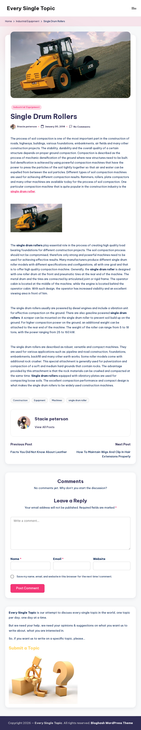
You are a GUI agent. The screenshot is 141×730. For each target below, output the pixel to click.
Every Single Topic (31, 8)
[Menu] (134, 8)
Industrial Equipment (26, 107)
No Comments (81, 126)
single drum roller (78, 400)
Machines (57, 400)
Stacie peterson (51, 418)
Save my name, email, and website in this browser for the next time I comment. (64, 576)
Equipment (39, 400)
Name (15, 559)
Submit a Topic (24, 648)
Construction (20, 400)
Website (99, 559)
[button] (45, 427)
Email (58, 559)
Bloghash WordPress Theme (112, 723)
